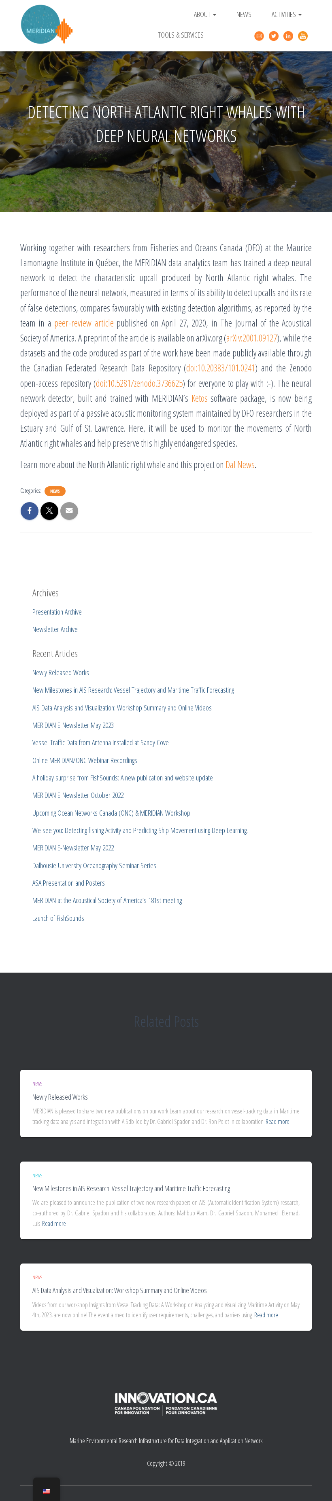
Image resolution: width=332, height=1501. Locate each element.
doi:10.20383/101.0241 (220, 367)
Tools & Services (181, 35)
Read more (277, 1121)
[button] (214, 14)
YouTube (304, 36)
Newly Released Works (60, 1097)
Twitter (275, 36)
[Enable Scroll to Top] (316, 1485)
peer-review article (83, 322)
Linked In (289, 36)
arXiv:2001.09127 (251, 337)
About (203, 14)
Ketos (200, 398)
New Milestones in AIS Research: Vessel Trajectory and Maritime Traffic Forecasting (131, 1188)
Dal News (240, 464)
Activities (285, 14)
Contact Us (260, 35)
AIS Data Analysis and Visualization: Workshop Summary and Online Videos (119, 1290)
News (243, 14)
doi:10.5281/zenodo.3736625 (139, 383)
